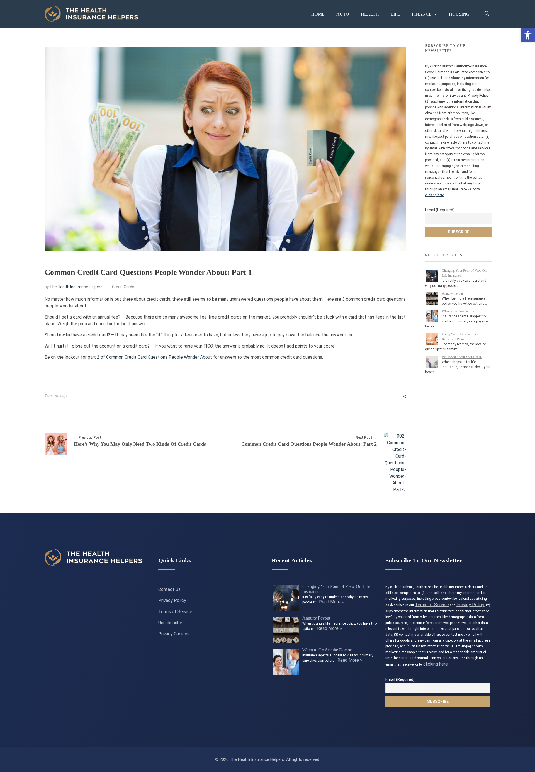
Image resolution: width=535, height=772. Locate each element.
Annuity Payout (452, 293)
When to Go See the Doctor (460, 311)
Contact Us (169, 589)
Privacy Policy (478, 96)
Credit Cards (123, 287)
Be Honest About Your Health (462, 357)
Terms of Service (447, 96)
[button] (528, 35)
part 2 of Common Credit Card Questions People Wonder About (150, 357)
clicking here (434, 195)
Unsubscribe (170, 622)
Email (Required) (439, 210)
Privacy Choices (173, 634)
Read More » (331, 602)
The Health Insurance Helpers (76, 287)
